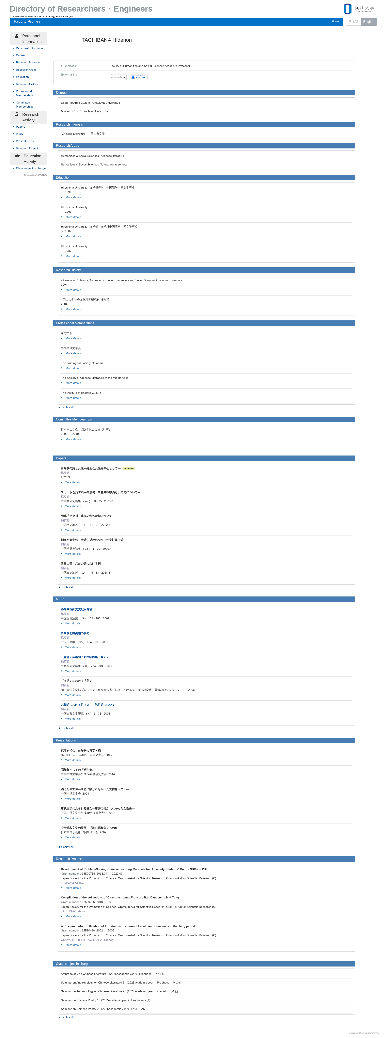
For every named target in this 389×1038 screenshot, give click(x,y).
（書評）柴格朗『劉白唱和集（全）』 (85, 657)
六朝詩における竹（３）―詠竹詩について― (89, 704)
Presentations (25, 141)
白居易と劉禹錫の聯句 (75, 633)
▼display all (66, 407)
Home (335, 21)
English (368, 21)
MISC (19, 133)
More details (73, 197)
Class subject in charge (31, 168)
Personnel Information (30, 48)
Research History (27, 84)
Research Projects (28, 148)
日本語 (353, 21)
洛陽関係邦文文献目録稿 (76, 609)
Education (22, 76)
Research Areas (26, 69)
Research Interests (28, 62)
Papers (20, 126)
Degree (21, 55)
